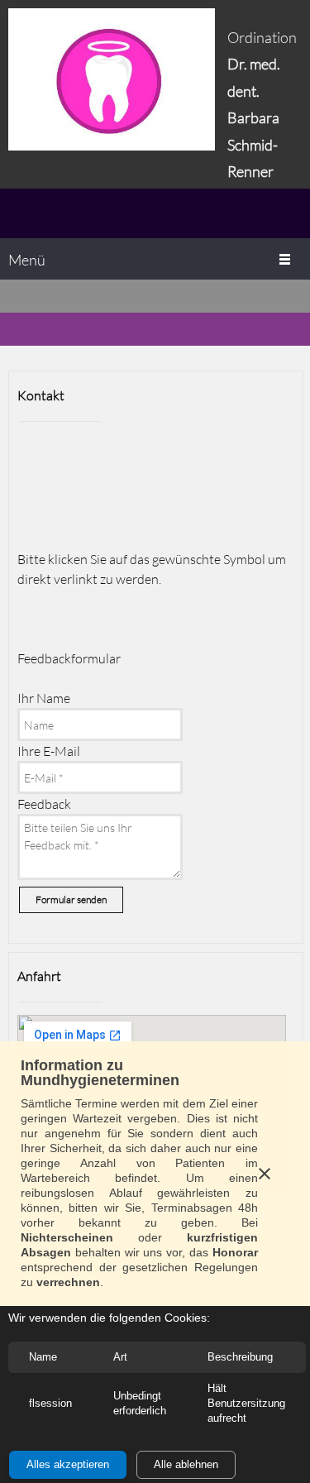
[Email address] (77, 457)
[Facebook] (37, 505)
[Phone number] (37, 457)
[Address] (116, 457)
